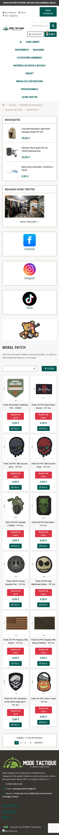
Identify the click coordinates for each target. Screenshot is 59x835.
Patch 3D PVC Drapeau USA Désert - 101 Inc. (15, 641)
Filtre (50, 368)
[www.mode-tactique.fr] (13, 29)
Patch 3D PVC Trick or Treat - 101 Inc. (43, 700)
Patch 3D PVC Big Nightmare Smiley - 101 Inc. (43, 582)
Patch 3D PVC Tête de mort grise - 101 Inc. (15, 465)
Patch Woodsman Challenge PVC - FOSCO (15, 406)
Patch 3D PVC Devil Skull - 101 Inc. (43, 524)
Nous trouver (29, 222)
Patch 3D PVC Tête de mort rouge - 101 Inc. (43, 465)
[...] (51, 779)
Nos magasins (10, 16)
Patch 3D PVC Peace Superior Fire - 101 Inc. (15, 582)
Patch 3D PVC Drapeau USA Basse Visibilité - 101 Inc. (43, 641)
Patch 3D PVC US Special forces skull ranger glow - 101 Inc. (15, 702)
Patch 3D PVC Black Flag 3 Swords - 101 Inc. (43, 406)
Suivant (39, 743)
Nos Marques (9, 12)
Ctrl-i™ (44, 827)
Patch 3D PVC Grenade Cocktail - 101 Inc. (16, 524)
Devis (22, 12)
